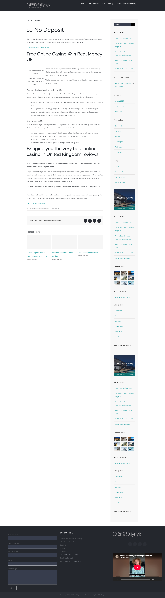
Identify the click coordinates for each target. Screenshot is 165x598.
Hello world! (119, 86)
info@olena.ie (68, 558)
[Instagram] (135, 544)
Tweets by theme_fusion (122, 297)
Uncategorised (119, 152)
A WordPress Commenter (123, 83)
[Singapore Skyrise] (124, 273)
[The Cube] (124, 283)
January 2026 (119, 101)
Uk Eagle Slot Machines (122, 258)
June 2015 (118, 111)
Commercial (119, 126)
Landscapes (119, 142)
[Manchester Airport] (131, 278)
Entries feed (119, 172)
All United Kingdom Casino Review (38, 47)
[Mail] (140, 544)
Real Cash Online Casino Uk (63, 253)
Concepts (118, 131)
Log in (117, 167)
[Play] (115, 579)
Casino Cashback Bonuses (88, 253)
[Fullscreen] (160, 579)
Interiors (118, 136)
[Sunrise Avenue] (117, 273)
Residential (118, 147)
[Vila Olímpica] (131, 283)
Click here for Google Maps (72, 561)
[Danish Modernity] (117, 278)
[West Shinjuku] (124, 278)
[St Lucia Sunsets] (131, 273)
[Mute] (157, 579)
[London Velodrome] (117, 283)
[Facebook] (130, 544)
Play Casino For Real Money (36, 203)
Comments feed (120, 177)
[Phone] (145, 544)
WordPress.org (120, 182)
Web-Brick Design (100, 595)
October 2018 (119, 106)
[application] (137, 567)
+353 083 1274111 (71, 555)
